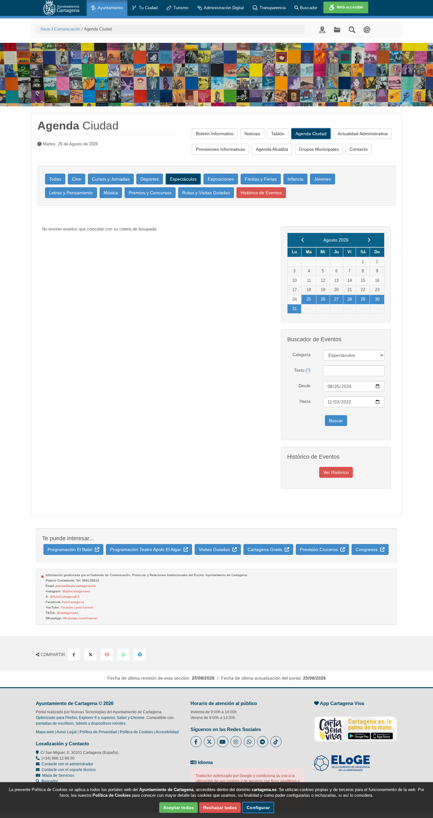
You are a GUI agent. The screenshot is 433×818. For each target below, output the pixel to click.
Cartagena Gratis (266, 549)
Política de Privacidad (98, 732)
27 (336, 299)
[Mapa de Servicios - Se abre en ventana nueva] (322, 29)
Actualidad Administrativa (363, 133)
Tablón (277, 133)
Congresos (368, 549)
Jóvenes (322, 179)
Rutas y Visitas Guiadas (206, 192)
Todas (55, 179)
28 (349, 299)
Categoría (301, 354)
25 (309, 299)
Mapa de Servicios (57, 775)
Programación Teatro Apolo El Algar (147, 549)
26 (323, 299)
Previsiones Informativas (220, 149)
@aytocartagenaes (76, 591)
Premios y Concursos (150, 192)
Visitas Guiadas (215, 549)
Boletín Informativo (215, 133)
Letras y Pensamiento (71, 192)
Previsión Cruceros (320, 549)
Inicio (45, 29)
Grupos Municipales (319, 149)
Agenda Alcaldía (272, 149)
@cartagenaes (67, 613)
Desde (304, 385)
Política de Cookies (136, 732)
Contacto (359, 149)
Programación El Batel (71, 549)
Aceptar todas (178, 807)
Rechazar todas (220, 807)
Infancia (295, 179)
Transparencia (272, 7)
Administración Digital (223, 7)
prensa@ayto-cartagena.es (75, 586)
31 (294, 308)
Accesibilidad (167, 732)
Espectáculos (183, 179)
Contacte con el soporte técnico (69, 770)
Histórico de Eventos (261, 192)
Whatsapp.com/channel (80, 618)
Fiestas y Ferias (261, 179)
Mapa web (45, 732)
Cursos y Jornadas (111, 179)
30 (377, 299)
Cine (76, 179)
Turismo (180, 7)
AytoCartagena (73, 602)
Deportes (149, 179)
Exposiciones (221, 179)
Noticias (252, 133)
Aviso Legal (66, 732)
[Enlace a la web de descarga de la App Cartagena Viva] (355, 725)
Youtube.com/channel (77, 607)
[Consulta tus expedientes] (337, 29)
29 (363, 299)
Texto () (302, 370)
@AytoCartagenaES (65, 596)
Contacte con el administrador (67, 764)
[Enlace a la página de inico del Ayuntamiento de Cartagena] (61, 8)
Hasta (305, 401)
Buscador (308, 7)
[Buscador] (352, 29)
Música (111, 192)
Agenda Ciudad (310, 133)
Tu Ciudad (148, 7)
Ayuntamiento (110, 7)
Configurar (258, 807)
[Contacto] (367, 29)
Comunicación (67, 29)
